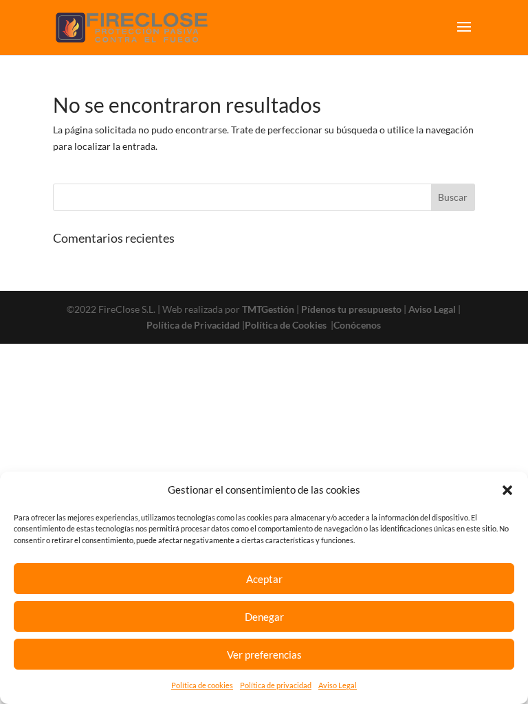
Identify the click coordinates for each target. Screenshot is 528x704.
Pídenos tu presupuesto (351, 309)
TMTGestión (268, 309)
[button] (507, 490)
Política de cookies (202, 685)
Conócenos (357, 325)
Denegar (264, 616)
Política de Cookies (287, 325)
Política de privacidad (275, 685)
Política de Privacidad (193, 325)
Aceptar (264, 579)
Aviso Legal (337, 685)
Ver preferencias (264, 654)
